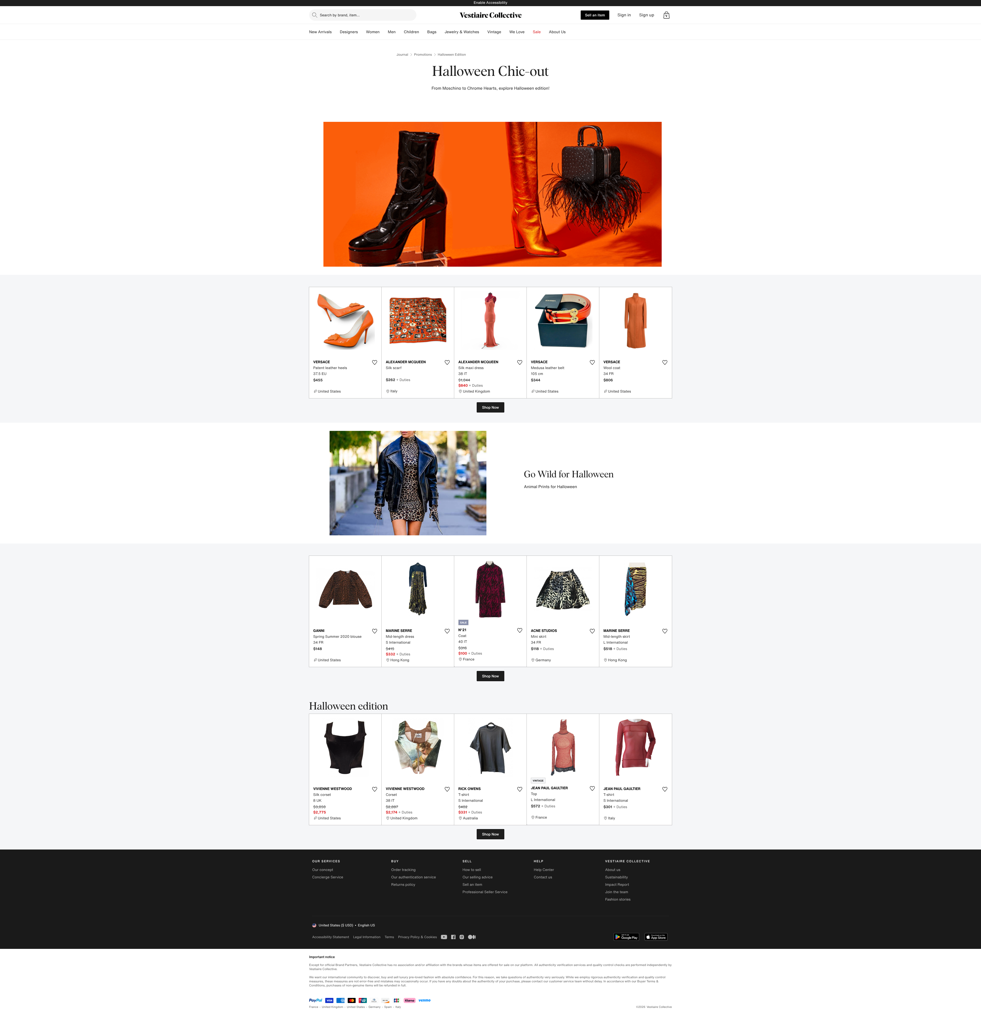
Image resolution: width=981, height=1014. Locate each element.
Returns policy (403, 884)
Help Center (544, 869)
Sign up (646, 15)
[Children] (423, 32)
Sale (537, 32)
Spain (388, 1007)
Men (392, 32)
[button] (666, 15)
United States (356, 1007)
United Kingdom (332, 1007)
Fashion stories (617, 899)
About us (612, 869)
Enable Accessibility (490, 2)
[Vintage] (505, 32)
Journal (402, 54)
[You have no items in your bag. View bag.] (666, 15)
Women (373, 32)
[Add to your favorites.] (374, 362)
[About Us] (570, 32)
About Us (557, 32)
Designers (349, 32)
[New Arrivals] (336, 32)
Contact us (543, 877)
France (313, 1007)
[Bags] (440, 32)
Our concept (322, 869)
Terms (389, 937)
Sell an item (595, 15)
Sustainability (616, 877)
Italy (398, 1007)
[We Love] (529, 32)
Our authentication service (413, 877)
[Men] (400, 32)
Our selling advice (477, 877)
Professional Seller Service (484, 892)
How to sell (471, 869)
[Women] (384, 32)
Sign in (624, 15)
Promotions (423, 54)
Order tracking (403, 869)
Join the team (616, 892)
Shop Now (490, 407)
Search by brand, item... (340, 15)
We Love (517, 32)
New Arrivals (320, 32)
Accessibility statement (330, 937)
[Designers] (362, 32)
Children (411, 32)
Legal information (366, 937)
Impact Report (617, 884)
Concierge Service (327, 877)
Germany (374, 1007)
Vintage (494, 32)
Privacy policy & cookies (417, 937)
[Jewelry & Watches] (483, 32)
